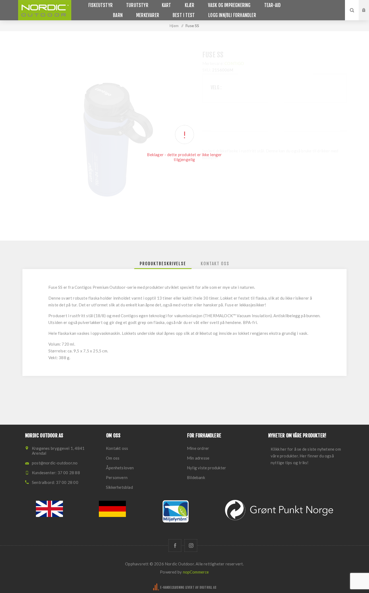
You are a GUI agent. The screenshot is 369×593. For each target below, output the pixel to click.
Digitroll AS (208, 587)
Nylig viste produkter (206, 467)
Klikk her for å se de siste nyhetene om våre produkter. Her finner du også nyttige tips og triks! (306, 456)
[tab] (163, 263)
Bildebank (196, 477)
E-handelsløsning (172, 587)
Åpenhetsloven (120, 467)
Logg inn (368, 5)
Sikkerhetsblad (119, 487)
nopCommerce (196, 571)
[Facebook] (175, 545)
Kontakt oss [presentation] (215, 263)
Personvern (117, 477)
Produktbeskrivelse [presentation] (163, 263)
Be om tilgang (368, 15)
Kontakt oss (117, 448)
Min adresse (198, 458)
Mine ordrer (198, 448)
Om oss (112, 458)
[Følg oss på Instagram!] (191, 545)
